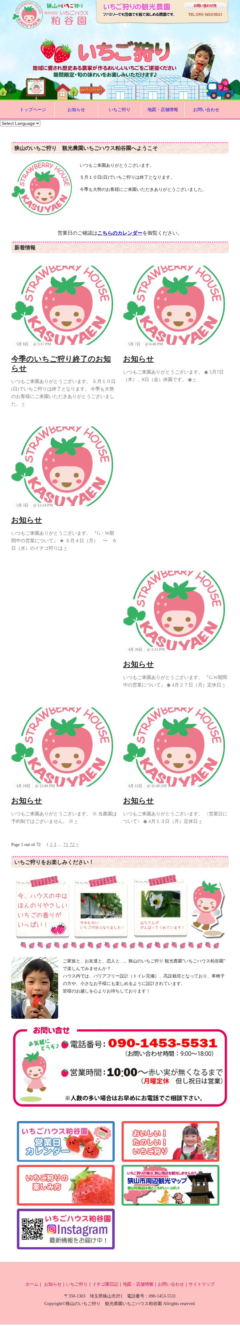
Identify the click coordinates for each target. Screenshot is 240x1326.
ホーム (31, 1284)
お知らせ (76, 109)
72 (72, 844)
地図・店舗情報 (163, 109)
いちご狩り (120, 109)
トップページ (33, 109)
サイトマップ (201, 1284)
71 (65, 844)
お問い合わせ (206, 109)
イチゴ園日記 (105, 1284)
